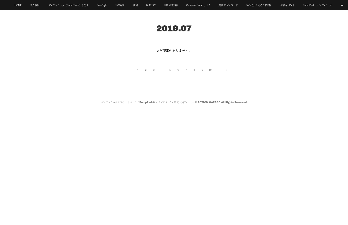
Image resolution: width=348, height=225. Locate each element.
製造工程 (151, 5)
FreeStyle (102, 5)
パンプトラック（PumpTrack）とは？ (68, 5)
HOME (18, 5)
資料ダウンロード (228, 5)
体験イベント (287, 5)
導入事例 (34, 5)
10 (210, 69)
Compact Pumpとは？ (198, 5)
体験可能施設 (171, 5)
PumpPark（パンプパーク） (318, 5)
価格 (135, 5)
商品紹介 (120, 5)
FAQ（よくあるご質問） (259, 5)
